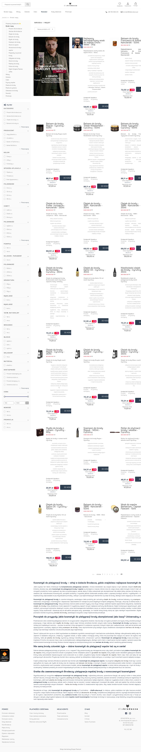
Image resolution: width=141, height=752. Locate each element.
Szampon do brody (14, 42)
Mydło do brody (13, 39)
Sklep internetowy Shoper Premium (70, 749)
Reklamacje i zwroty (8, 739)
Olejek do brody (13, 34)
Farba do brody (13, 66)
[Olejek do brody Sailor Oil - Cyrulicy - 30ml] (77, 272)
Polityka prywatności (8, 730)
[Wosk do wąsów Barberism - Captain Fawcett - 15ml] (114, 509)
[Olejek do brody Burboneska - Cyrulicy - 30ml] (40, 272)
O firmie (87, 719)
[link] (12, 112)
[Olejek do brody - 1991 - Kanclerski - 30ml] (77, 203)
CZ (128, 729)
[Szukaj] (28, 4)
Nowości (8, 93)
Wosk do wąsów (14, 45)
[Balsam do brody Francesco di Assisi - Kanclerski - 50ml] (114, 42)
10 (117, 574)
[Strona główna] (70, 4)
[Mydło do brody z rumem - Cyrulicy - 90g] (40, 432)
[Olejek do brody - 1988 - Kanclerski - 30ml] (114, 203)
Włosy (8, 74)
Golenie (8, 77)
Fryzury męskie (10, 82)
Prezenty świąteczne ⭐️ (13, 23)
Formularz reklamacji (8, 713)
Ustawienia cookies (8, 716)
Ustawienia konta (62, 719)
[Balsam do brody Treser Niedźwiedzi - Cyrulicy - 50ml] (77, 128)
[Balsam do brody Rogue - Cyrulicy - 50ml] (40, 128)
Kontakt (87, 716)
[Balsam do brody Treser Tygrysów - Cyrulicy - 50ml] (114, 128)
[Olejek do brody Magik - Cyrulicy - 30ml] (40, 354)
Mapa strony (6, 727)
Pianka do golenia (11, 88)
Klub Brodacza (6, 725)
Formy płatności (34, 719)
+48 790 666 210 (113, 12)
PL (125, 729)
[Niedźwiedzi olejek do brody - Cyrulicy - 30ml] (114, 272)
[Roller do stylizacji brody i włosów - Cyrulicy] (114, 432)
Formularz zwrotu (7, 719)
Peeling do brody (14, 64)
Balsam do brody (14, 37)
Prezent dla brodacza (15, 29)
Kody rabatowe (6, 722)
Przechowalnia (61, 713)
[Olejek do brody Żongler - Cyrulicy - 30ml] (77, 354)
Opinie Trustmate (90, 722)
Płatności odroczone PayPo (38, 722)
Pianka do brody (11, 85)
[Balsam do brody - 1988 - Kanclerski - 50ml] (77, 509)
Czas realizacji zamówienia (38, 716)
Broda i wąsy (10, 26)
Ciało (7, 80)
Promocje (8, 96)
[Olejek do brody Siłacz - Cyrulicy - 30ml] (114, 354)
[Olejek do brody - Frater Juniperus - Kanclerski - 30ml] (40, 203)
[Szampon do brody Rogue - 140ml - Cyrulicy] (77, 432)
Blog (86, 713)
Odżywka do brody (14, 58)
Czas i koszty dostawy (37, 713)
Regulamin (5, 736)
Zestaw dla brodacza (15, 31)
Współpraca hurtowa (8, 742)
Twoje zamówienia (62, 716)
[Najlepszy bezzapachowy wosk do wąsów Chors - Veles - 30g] (77, 42)
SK (131, 729)
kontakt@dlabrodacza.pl (130, 12)
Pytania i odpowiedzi (8, 733)
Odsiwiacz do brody (12, 90)
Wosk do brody (13, 61)
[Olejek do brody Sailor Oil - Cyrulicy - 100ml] (40, 509)
